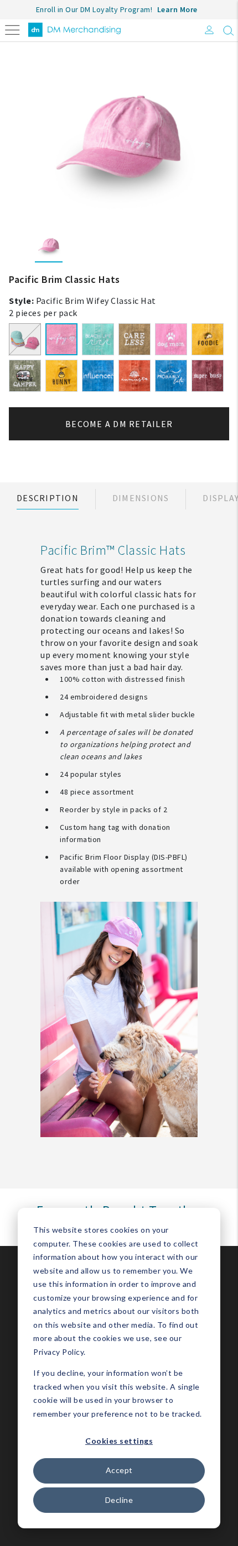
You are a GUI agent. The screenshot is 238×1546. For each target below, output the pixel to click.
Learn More (177, 9)
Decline (119, 1500)
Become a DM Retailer (119, 423)
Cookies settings (119, 1440)
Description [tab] (48, 497)
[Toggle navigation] (12, 29)
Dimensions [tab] (140, 497)
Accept (119, 1470)
